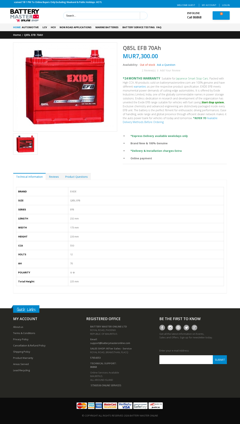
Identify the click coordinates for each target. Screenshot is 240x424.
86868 (93, 367)
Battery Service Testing (138, 27)
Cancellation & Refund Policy (29, 345)
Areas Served (21, 364)
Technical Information (29, 176)
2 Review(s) (149, 70)
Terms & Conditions (24, 333)
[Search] (143, 15)
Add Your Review (170, 70)
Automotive (30, 27)
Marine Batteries (106, 27)
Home (17, 35)
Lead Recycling (21, 370)
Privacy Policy (20, 339)
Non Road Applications (76, 27)
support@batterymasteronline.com (110, 343)
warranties (140, 86)
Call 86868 (194, 17)
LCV (45, 27)
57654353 (95, 357)
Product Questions (76, 176)
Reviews (54, 176)
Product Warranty (23, 358)
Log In (226, 5)
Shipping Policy (21, 351)
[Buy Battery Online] (24, 15)
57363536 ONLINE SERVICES (106, 385)
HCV (53, 27)
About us (18, 327)
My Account (209, 5)
